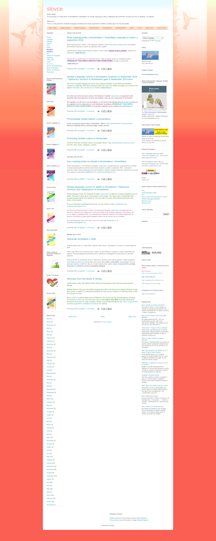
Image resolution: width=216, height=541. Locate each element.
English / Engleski (79, 28)
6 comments (91, 69)
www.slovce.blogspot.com (150, 155)
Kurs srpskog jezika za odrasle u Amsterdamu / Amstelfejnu (96, 161)
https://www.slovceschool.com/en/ (152, 273)
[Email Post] (98, 69)
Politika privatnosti (116, 518)
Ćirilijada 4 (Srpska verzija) (150, 375)
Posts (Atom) (107, 322)
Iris (143, 195)
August (49, 415)
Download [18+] (121, 28)
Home (103, 317)
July (48, 450)
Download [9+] (107, 28)
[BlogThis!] (104, 69)
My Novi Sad (146, 203)
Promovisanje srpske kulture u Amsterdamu (88, 119)
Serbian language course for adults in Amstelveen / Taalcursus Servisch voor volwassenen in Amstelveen (98, 188)
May (48, 328)
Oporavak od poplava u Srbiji (81, 239)
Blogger (111, 525)
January (49, 341)
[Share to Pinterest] (111, 69)
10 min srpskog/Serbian (54, 66)
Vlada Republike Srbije (149, 193)
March (49, 322)
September (50, 392)
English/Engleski (142, 520)
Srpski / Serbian (65, 28)
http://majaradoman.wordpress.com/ (153, 280)
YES (48, 45)
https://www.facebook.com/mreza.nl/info (119, 123)
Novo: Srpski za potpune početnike (153, 305)
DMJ (76, 69)
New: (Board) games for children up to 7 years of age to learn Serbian (155, 351)
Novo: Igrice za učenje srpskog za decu (155, 385)
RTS (143, 191)
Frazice (49, 43)
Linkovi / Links (161, 28)
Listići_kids (50, 59)
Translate (157, 41)
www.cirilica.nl (116, 96)
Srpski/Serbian (141, 518)
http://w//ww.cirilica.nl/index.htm (115, 44)
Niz (48, 53)
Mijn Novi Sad (146, 201)
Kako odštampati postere (150, 396)
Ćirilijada (49, 41)
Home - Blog (52, 28)
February (49, 338)
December (50, 344)
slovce (55, 9)
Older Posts (132, 317)
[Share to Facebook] (109, 69)
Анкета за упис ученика (126, 102)
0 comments (91, 111)
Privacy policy (114, 520)
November (50, 325)
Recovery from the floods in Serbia (84, 279)
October (49, 412)
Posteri (49, 37)
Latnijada (50, 39)
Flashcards (50, 72)
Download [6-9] (94, 28)
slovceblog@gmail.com (150, 74)
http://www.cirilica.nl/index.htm (83, 88)
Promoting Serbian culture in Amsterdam (87, 138)
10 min (140, 28)
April (48, 319)
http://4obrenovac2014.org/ (75, 262)
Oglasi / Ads (149, 28)
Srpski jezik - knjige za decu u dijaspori (154, 328)
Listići (49, 62)
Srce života (50, 64)
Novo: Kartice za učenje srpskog (152, 406)
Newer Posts (73, 317)
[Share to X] (106, 69)
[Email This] (102, 69)
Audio (131, 28)
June (48, 370)
